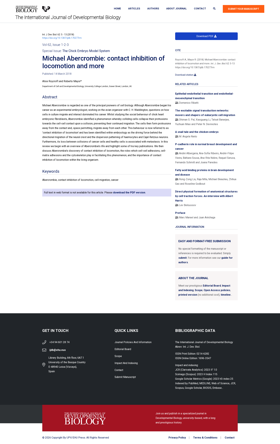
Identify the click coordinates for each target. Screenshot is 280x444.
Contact (200, 8)
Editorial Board (212, 285)
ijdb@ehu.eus (57, 350)
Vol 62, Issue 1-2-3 (55, 45)
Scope (199, 290)
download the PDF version (129, 192)
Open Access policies (217, 290)
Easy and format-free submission (204, 241)
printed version (187, 294)
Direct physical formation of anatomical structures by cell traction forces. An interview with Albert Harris (206, 196)
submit (182, 257)
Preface (180, 212)
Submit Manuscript (125, 377)
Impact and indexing (126, 363)
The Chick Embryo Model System (86, 51)
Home (117, 8)
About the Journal (193, 278)
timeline (226, 294)
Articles (134, 8)
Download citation (184, 75)
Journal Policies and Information (133, 342)
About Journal (176, 8)
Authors (153, 8)
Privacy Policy (177, 437)
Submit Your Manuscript (243, 9)
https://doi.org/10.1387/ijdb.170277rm (62, 38)
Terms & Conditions (205, 437)
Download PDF (205, 36)
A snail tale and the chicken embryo (197, 131)
